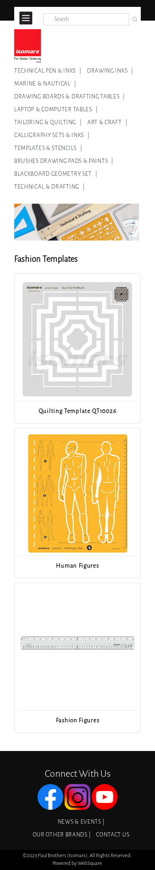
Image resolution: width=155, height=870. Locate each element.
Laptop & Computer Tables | (56, 110)
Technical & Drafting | (49, 187)
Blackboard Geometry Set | (55, 174)
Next (128, 379)
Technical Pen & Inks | (47, 71)
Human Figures (77, 565)
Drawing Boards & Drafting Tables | (69, 97)
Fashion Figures (77, 720)
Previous (25, 379)
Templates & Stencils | (48, 148)
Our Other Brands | (62, 835)
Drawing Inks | (110, 71)
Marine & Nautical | (45, 84)
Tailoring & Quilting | (48, 122)
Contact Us (112, 835)
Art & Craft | (107, 122)
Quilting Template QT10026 (78, 411)
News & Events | (81, 822)
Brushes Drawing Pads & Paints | (63, 161)
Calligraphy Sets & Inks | (52, 135)
